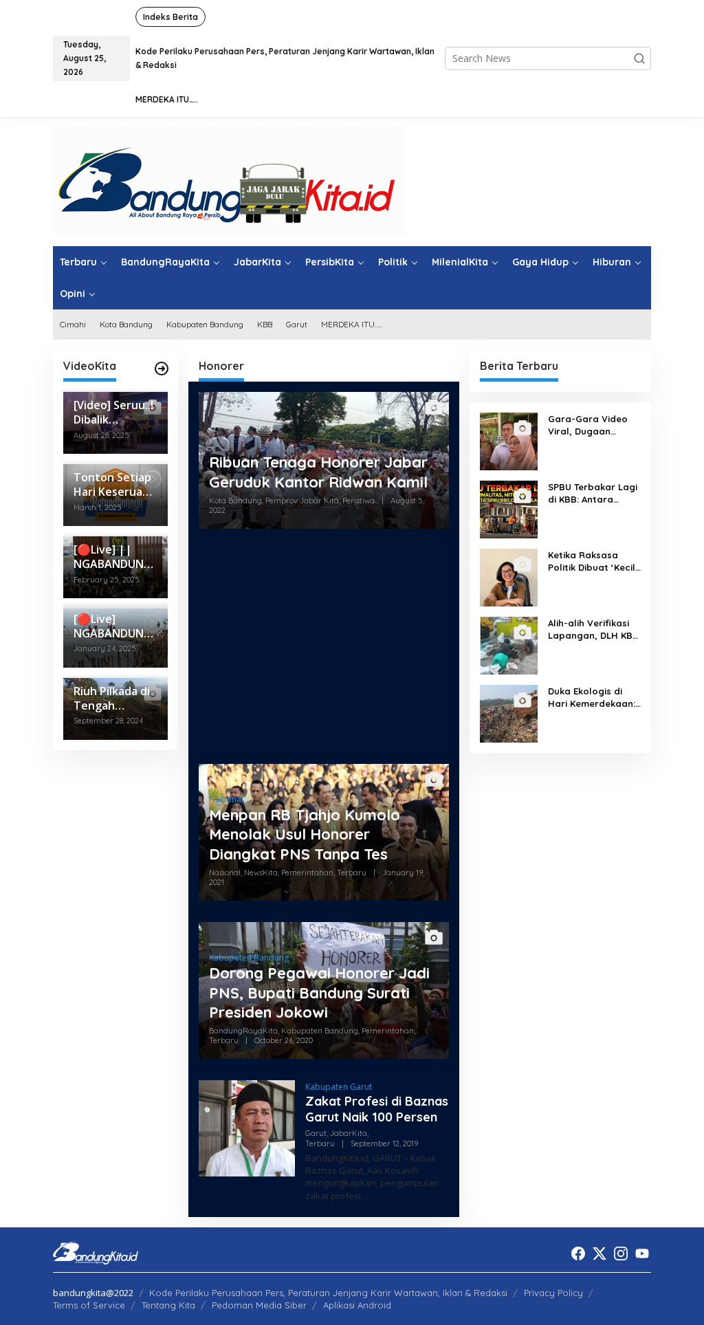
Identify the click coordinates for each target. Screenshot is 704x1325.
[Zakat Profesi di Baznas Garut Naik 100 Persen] (366, 1196)
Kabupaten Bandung (249, 957)
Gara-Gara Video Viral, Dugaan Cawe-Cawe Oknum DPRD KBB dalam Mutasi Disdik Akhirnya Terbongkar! (591, 425)
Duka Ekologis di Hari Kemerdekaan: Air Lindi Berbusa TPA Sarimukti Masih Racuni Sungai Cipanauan (593, 698)
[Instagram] (621, 1253)
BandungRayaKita (243, 1031)
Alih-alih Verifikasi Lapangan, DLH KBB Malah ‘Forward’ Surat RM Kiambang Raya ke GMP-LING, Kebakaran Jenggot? (593, 629)
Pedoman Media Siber (259, 1305)
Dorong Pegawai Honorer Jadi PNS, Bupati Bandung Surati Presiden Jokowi (319, 992)
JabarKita (348, 1133)
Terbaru (351, 872)
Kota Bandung (235, 500)
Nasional (226, 799)
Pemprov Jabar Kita (302, 500)
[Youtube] (642, 1253)
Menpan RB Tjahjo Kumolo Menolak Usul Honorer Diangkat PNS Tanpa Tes (304, 834)
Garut (316, 1133)
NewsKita (261, 872)
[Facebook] (578, 1253)
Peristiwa (358, 500)
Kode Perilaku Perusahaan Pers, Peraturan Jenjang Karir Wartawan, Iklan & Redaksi (328, 1292)
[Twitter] (599, 1253)
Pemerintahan (307, 872)
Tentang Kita (168, 1305)
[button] (639, 58)
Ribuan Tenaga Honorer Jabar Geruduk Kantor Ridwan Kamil (318, 472)
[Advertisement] (324, 646)
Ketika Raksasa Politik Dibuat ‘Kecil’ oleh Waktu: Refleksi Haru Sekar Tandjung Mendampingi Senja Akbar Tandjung (594, 561)
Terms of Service (89, 1305)
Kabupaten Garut (338, 1087)
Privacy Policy (553, 1292)
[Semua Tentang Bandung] (229, 180)
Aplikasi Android (357, 1305)
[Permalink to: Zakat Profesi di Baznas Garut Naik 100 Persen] (247, 1127)
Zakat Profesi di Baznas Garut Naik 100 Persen (376, 1109)
